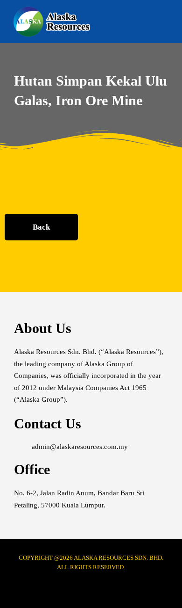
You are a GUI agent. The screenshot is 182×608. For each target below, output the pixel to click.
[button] (166, 21)
